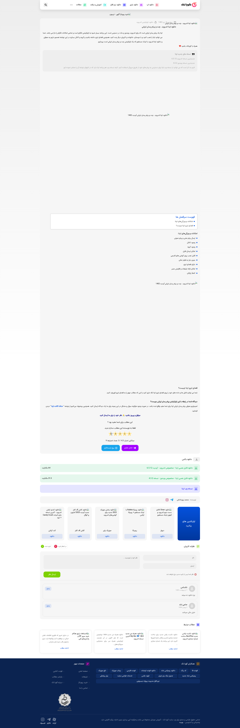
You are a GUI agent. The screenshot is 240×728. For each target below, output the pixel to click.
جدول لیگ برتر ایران (165, 676)
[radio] (129, 433)
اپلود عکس (145, 676)
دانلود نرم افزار (115, 4)
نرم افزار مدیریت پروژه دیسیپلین (148, 681)
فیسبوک (42, 723)
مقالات (78, 4)
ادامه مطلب (173, 649)
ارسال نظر (52, 574)
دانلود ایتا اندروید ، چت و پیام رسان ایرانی (159, 26)
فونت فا (195, 670)
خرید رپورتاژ (83, 682)
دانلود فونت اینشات (148, 670)
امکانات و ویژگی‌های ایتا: (184, 221)
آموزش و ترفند (96, 4)
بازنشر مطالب (57, 676)
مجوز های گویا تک (64, 702)
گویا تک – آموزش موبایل (188, 5)
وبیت (181, 722)
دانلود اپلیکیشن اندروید (144, 22)
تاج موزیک (102, 670)
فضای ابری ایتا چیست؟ (184, 225)
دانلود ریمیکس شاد (168, 670)
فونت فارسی (131, 670)
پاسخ (48, 589)
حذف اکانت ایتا (57, 406)
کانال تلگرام (128, 448)
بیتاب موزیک (116, 670)
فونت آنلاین (57, 671)
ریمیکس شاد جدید (189, 676)
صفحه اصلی (83, 671)
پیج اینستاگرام (109, 448)
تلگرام (49, 723)
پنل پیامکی (104, 676)
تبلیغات (85, 676)
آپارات (54, 723)
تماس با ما (83, 688)
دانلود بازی (134, 4)
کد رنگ (183, 670)
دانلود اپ (150, 4)
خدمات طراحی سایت (124, 676)
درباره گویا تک (57, 682)
